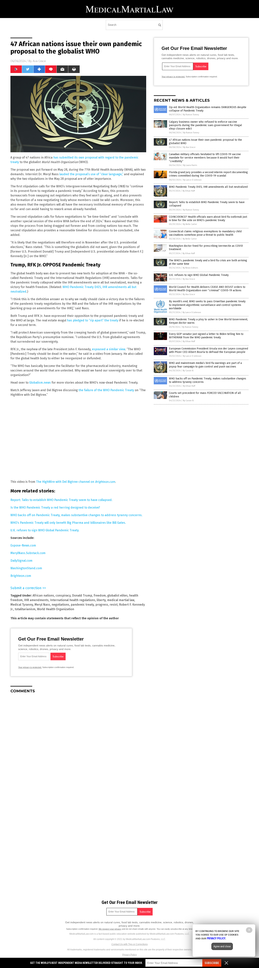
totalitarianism (25, 609)
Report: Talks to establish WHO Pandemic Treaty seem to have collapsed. (61, 500)
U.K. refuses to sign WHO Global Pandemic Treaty (199, 275)
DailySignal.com (21, 560)
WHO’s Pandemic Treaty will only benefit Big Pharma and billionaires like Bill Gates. (68, 522)
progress (101, 604)
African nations (43, 595)
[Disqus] (78, 743)
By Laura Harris (190, 165)
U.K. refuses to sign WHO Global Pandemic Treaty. (44, 530)
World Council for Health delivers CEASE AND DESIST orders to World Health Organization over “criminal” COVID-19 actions (207, 288)
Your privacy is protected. (30, 667)
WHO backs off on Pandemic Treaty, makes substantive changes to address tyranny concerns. (76, 515)
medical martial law (120, 600)
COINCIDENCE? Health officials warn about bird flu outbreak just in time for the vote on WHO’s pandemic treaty (208, 218)
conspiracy (63, 595)
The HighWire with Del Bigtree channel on (75, 482)
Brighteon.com (20, 576)
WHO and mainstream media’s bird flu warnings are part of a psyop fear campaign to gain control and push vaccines (205, 364)
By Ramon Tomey (191, 114)
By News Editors (190, 268)
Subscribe (212, 963)
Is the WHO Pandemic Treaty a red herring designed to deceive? (55, 507)
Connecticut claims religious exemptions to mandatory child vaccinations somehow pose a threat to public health (205, 233)
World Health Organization (55, 609)
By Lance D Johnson (192, 180)
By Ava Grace (189, 147)
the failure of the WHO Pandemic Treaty (106, 390)
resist (114, 604)
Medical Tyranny (21, 604)
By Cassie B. (188, 370)
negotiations (60, 604)
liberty (101, 600)
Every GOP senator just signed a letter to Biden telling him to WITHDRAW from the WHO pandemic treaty (206, 335)
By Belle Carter (190, 224)
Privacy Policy (129, 954)
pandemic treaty (82, 604)
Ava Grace (39, 61)
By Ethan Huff (189, 191)
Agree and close (222, 946)
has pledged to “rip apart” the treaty (92, 320)
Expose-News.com (23, 545)
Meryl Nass (42, 604)
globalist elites (117, 595)
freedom (100, 595)
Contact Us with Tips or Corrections (129, 944)
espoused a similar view (108, 349)
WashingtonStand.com (26, 568)
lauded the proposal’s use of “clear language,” (91, 174)
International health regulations (72, 600)
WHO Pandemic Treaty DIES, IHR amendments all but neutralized (208, 186)
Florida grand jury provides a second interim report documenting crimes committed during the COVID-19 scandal (208, 174)
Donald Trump (82, 595)
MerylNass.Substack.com (28, 553)
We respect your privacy (110, 929)
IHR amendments (36, 600)
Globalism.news (40, 382)
